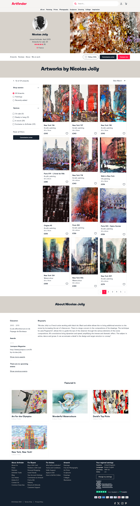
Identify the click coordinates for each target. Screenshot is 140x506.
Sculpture (73, 9)
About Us (15, 465)
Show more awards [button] (17, 357)
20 (47, 42)
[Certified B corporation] (104, 485)
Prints (56, 9)
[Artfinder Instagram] (122, 503)
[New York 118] (84, 161)
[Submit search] (75, 3)
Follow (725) (92, 57)
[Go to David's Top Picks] (110, 405)
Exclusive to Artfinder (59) (25, 124)
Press (13, 468)
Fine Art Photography (71, 468)
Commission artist (108, 57)
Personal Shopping (34, 470)
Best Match (117, 81)
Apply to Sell (50, 473)
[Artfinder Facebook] (115, 503)
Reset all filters (18, 132)
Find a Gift (31, 480)
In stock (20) (20, 121)
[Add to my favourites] (67, 133)
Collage (88, 9)
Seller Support (51, 470)
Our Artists (15, 477)
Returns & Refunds (34, 485)
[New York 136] (56, 110)
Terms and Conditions (53, 468)
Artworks (13, 57)
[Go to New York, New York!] (29, 440)
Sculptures (67, 473)
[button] (26, 87)
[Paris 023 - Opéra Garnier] (113, 212)
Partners (14, 470)
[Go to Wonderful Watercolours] (70, 405)
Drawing (81, 9)
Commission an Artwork (35, 477)
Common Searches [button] (18, 485)
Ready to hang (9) (22, 117)
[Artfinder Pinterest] (126, 503)
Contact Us (15, 482)
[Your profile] (121, 3)
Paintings (18, 97)
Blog (13, 475)
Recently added (21, 100)
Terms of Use (28, 502)
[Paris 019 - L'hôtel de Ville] (56, 160)
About (28, 57)
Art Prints (67, 470)
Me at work (36, 57)
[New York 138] (113, 110)
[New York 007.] (113, 262)
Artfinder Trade (17, 473)
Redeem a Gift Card (34, 468)
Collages (66, 477)
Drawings (67, 475)
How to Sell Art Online (53, 475)
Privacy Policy (39, 502)
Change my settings (105, 477)
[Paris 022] (84, 211)
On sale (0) (19, 114)
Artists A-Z (15, 480)
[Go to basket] (126, 3)
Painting (49, 9)
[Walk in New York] (113, 161)
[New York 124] (56, 261)
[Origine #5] (56, 210)
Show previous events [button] (18, 371)
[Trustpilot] (111, 492)
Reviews (21, 57)
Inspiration (96, 9)
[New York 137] (84, 110)
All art (42, 9)
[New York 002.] (84, 262)
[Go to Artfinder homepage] (19, 3)
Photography (63, 9)
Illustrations (67, 480)
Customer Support (34, 487)
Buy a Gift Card (33, 465)
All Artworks (19, 93)
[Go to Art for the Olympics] (29, 405)
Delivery (30, 482)
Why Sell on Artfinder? (53, 465)
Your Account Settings (35, 475)
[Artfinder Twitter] (118, 503)
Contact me (124, 57)
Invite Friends (32, 473)
